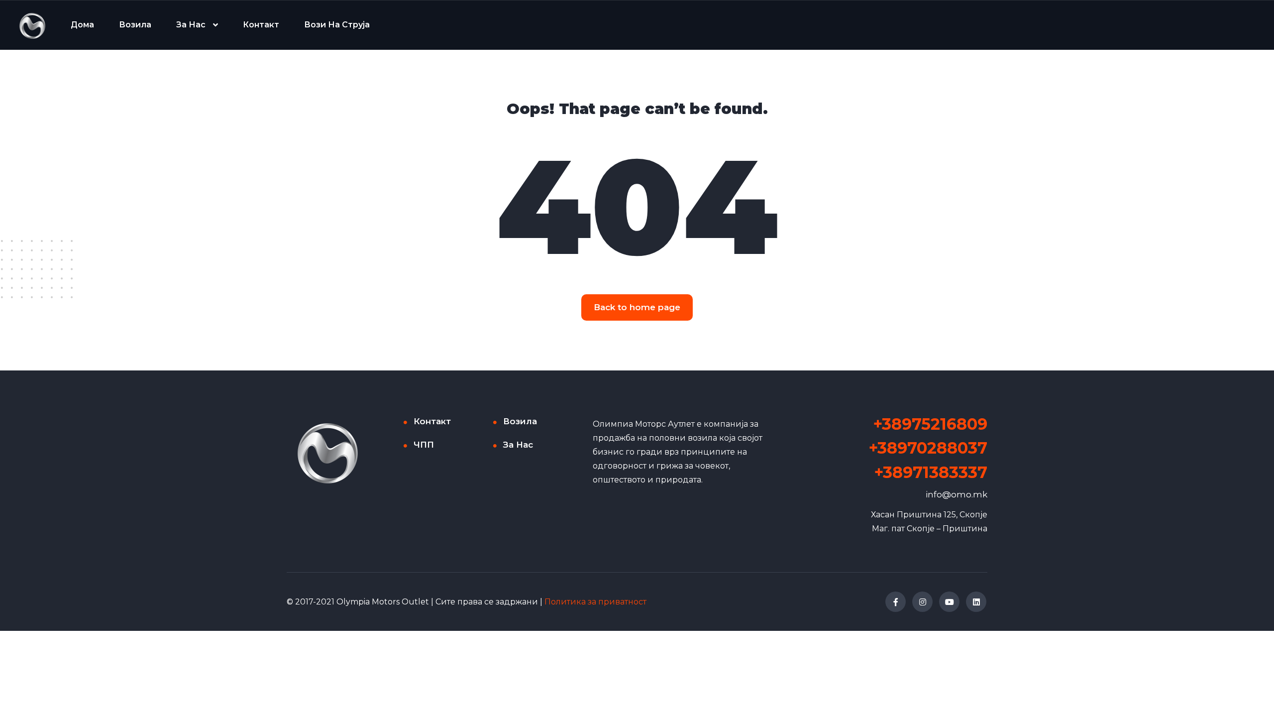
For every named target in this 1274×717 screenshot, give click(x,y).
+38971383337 (930, 472)
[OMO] (32, 25)
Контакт (261, 24)
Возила (135, 24)
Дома (82, 24)
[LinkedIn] (976, 602)
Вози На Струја (337, 24)
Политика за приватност (595, 601)
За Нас (191, 24)
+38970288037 (928, 448)
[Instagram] (922, 602)
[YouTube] (949, 602)
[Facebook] (895, 602)
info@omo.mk (956, 494)
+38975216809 (930, 424)
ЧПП (424, 445)
